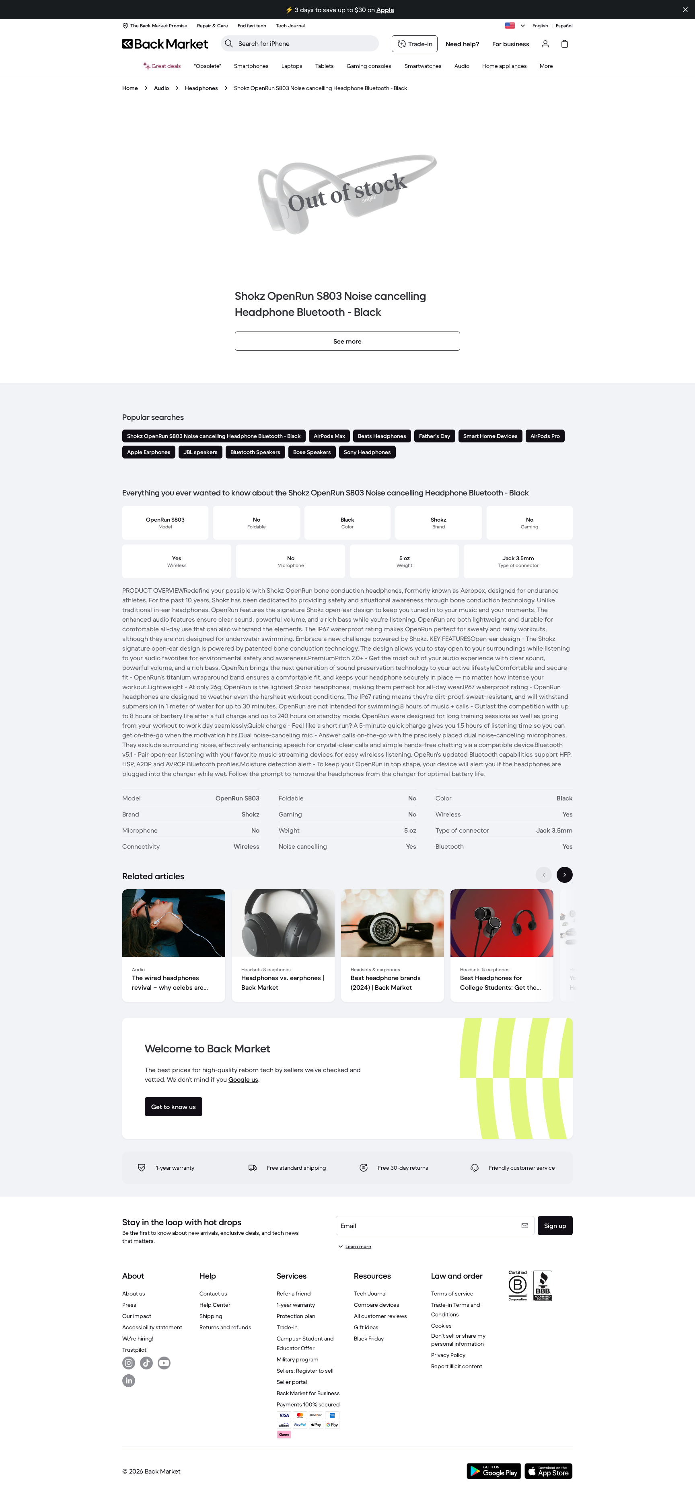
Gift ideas (366, 1327)
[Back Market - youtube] (164, 1363)
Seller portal (292, 1382)
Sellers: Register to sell (305, 1370)
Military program (298, 1359)
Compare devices (376, 1304)
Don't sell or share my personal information (458, 1339)
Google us (243, 1079)
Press (129, 1304)
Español (564, 26)
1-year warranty (296, 1304)
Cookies (441, 1325)
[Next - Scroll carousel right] (565, 875)
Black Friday (369, 1338)
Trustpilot (134, 1349)
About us (133, 1293)
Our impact (136, 1316)
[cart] (565, 44)
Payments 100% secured (308, 1404)
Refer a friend (294, 1293)
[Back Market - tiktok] (146, 1363)
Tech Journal (370, 1293)
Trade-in (287, 1327)
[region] (347, 947)
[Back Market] (165, 44)
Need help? (462, 44)
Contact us (213, 1293)
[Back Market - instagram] (128, 1363)
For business (510, 44)
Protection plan (296, 1316)
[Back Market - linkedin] (128, 1380)
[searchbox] (306, 43)
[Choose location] (516, 25)
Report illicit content (456, 1366)
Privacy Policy (448, 1355)
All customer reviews (380, 1316)
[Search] (228, 43)
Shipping (210, 1316)
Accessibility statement (152, 1327)
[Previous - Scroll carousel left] (544, 875)
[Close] (685, 9)
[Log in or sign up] (545, 44)
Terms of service (452, 1293)
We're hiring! (137, 1338)
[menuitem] (251, 66)
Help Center (214, 1304)
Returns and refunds (225, 1327)
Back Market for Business (308, 1393)
